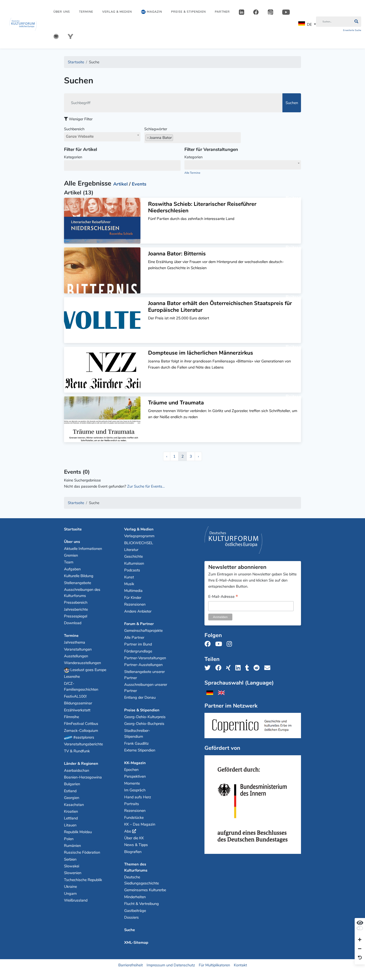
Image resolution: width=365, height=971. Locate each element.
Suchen (292, 102)
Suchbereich (79, 132)
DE (309, 24)
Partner (222, 12)
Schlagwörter (155, 129)
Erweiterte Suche (352, 30)
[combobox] (102, 136)
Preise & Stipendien (188, 12)
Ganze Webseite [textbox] (80, 136)
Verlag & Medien (117, 12)
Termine (86, 12)
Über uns (61, 12)
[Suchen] (356, 21)
